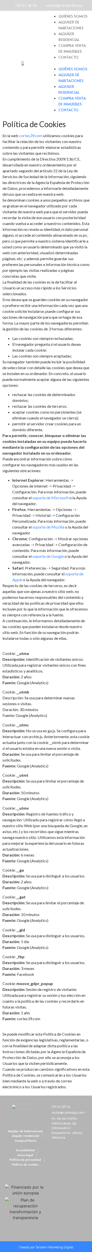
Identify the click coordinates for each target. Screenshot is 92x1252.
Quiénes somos (72, 16)
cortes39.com (30, 135)
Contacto (68, 57)
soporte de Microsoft (50, 497)
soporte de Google (48, 556)
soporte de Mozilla (48, 527)
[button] (69, 63)
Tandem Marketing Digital (54, 1247)
